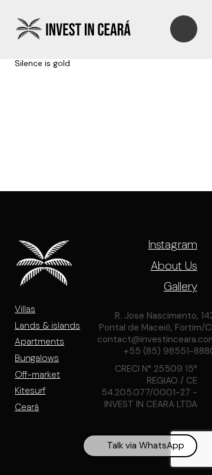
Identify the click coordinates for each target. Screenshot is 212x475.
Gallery (180, 286)
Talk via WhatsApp (145, 445)
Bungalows (37, 358)
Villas (25, 309)
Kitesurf (30, 391)
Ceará (27, 407)
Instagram (172, 244)
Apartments (39, 342)
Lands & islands (47, 326)
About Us (174, 266)
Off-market (37, 375)
